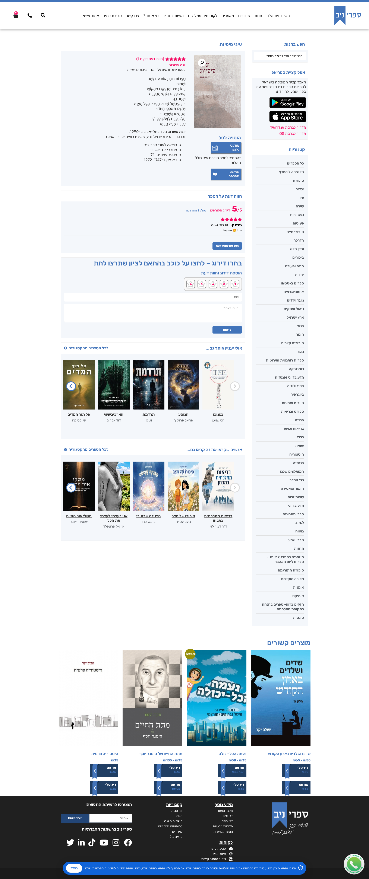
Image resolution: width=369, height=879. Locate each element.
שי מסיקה (79, 420)
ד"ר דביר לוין (218, 526)
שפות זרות (295, 497)
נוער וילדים (295, 300)
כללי (300, 437)
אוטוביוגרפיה (294, 292)
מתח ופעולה (294, 266)
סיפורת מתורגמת (291, 570)
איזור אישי (91, 15)
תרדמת (148, 414)
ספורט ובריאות (292, 411)
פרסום (227, 330)
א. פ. (148, 420)
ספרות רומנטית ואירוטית (285, 360)
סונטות (298, 617)
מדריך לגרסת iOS (292, 133)
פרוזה (299, 420)
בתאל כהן (148, 522)
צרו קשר (132, 15)
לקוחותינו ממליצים (202, 15)
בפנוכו (218, 414)
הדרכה (298, 240)
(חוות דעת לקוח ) (150, 59)
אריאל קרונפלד (113, 526)
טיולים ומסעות (293, 403)
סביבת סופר (112, 15)
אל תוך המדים (78, 414)
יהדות (299, 275)
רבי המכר (297, 480)
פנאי (300, 326)
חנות (258, 15)
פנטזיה (298, 463)
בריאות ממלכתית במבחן (218, 518)
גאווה (299, 531)
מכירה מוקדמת (292, 579)
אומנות (298, 587)
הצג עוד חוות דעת (227, 246)
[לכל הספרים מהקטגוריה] (65, 348)
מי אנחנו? (151, 15)
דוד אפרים (114, 420)
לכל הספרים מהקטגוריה (88, 348)
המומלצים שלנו (292, 471)
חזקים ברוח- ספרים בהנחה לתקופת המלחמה (283, 606)
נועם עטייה (183, 522)
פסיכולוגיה (295, 386)
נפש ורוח (297, 215)
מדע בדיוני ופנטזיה (289, 377)
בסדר (74, 868)
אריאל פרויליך (183, 420)
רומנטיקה (296, 369)
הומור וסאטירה (292, 488)
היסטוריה (296, 454)
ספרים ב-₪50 (292, 283)
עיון (301, 197)
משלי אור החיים (79, 516)
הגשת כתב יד (173, 15)
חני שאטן (218, 420)
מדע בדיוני (296, 505)
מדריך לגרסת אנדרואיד (288, 127)
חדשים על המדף (291, 172)
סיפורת (298, 180)
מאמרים (227, 15)
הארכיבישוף (113, 414)
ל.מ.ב (299, 522)
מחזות (299, 548)
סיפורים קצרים (292, 343)
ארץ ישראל (295, 317)
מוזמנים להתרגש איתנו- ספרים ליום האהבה (285, 559)
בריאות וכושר (293, 428)
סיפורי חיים (295, 232)
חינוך (300, 334)
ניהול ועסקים (294, 309)
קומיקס (298, 596)
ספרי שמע (296, 540)
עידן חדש (297, 249)
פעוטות (298, 223)
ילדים (300, 189)
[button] (202, 63)
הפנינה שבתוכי (148, 516)
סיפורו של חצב (183, 516)
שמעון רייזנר (79, 522)
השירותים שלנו (278, 15)
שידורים (244, 15)
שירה (300, 206)
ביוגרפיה (297, 394)
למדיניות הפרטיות (104, 868)
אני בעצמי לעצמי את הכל (113, 518)
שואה (299, 445)
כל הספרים (295, 163)
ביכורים (298, 257)
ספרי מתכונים (293, 514)
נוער (300, 351)
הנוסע (183, 414)
